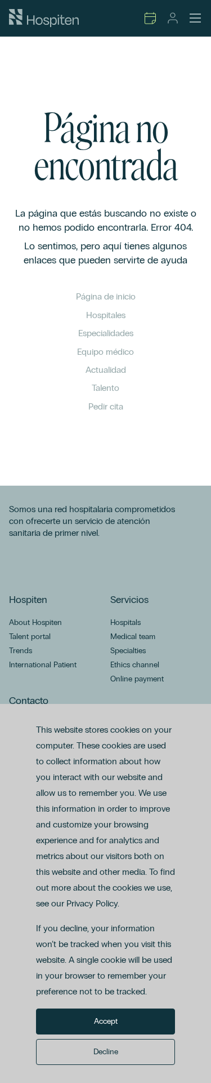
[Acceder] (172, 18)
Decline (105, 1051)
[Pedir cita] (150, 18)
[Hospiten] (44, 18)
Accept (106, 1021)
